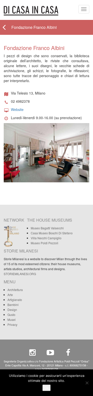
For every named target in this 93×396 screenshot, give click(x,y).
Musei (11, 319)
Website (17, 109)
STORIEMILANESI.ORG (20, 274)
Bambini (13, 304)
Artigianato (14, 299)
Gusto (11, 314)
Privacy (12, 324)
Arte (10, 295)
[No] (86, 382)
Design (12, 309)
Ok (46, 388)
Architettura (15, 290)
